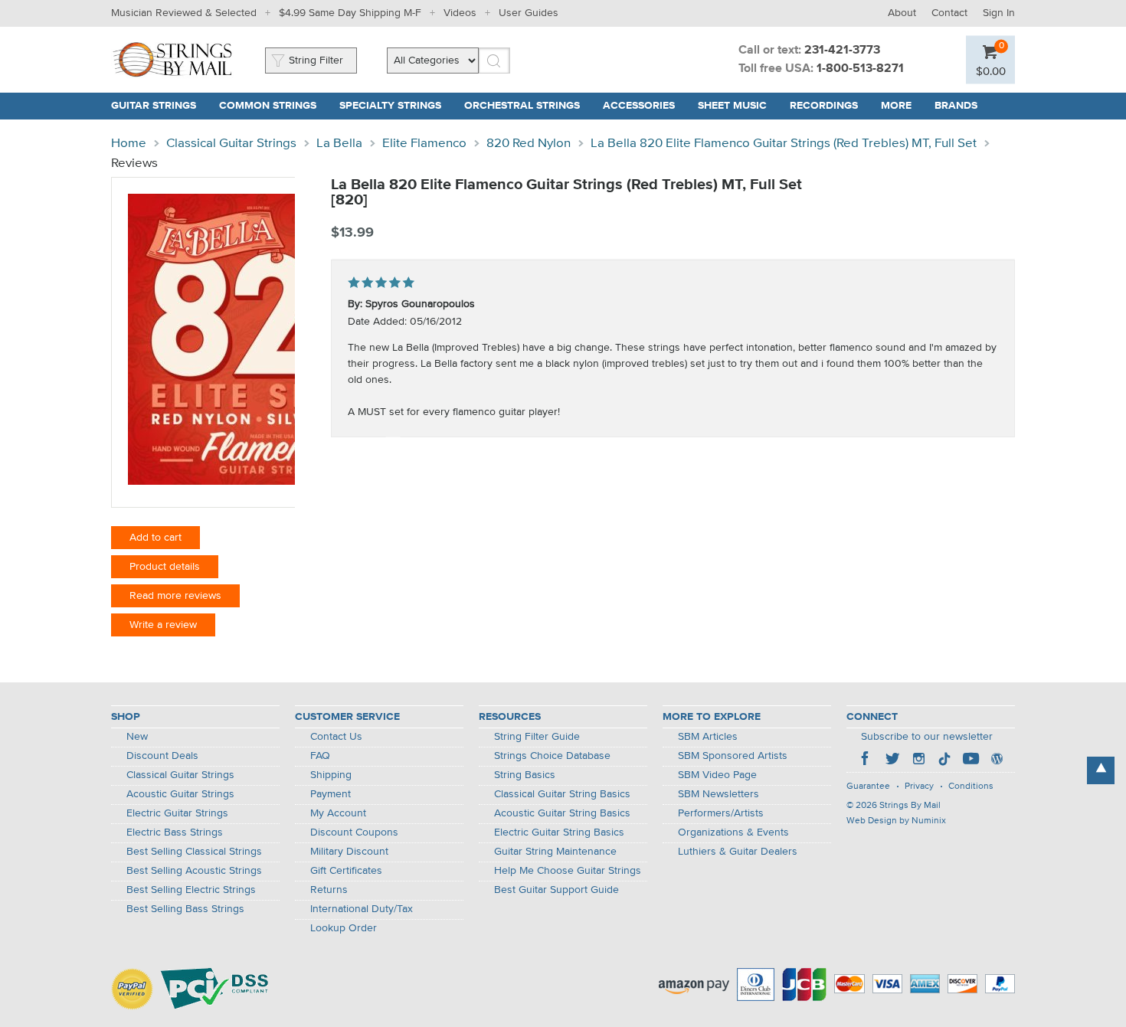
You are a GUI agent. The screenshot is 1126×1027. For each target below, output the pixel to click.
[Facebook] (866, 760)
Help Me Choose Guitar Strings (567, 870)
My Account (338, 813)
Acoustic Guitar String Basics (562, 813)
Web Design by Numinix (896, 821)
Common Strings (267, 105)
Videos (460, 13)
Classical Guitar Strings (231, 143)
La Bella (339, 143)
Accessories (639, 105)
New (137, 736)
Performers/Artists (721, 813)
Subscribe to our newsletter (927, 736)
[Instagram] (918, 760)
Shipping (331, 775)
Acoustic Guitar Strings (180, 794)
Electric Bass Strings (174, 832)
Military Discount (349, 851)
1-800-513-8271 (860, 69)
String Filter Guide (537, 736)
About (902, 13)
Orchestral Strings (522, 105)
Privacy (919, 786)
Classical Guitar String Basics (562, 794)
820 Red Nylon (528, 143)
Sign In (999, 13)
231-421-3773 (842, 50)
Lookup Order (343, 928)
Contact (949, 13)
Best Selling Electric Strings (191, 890)
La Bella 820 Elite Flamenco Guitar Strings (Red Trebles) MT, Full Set (784, 143)
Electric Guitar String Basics (559, 832)
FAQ (320, 756)
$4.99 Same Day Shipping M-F (350, 13)
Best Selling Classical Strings (194, 851)
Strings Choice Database (552, 756)
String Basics (524, 775)
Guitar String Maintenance (555, 851)
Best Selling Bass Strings (185, 909)
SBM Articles (708, 736)
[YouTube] (970, 760)
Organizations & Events (733, 832)
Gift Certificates (346, 870)
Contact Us (336, 736)
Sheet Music (732, 105)
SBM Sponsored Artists (732, 756)
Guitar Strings (153, 105)
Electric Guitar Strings (177, 813)
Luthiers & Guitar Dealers (737, 851)
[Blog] (996, 760)
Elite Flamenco (424, 143)
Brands (956, 105)
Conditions (970, 786)
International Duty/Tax (361, 909)
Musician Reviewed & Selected (184, 13)
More (896, 105)
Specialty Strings (390, 105)
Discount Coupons (354, 832)
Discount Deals (162, 756)
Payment (330, 794)
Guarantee (868, 786)
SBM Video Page (717, 775)
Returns (329, 890)
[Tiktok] (944, 760)
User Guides (528, 13)
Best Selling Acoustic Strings (194, 870)
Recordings (824, 105)
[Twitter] (892, 760)
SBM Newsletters (718, 794)
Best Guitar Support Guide (556, 890)
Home (128, 143)
